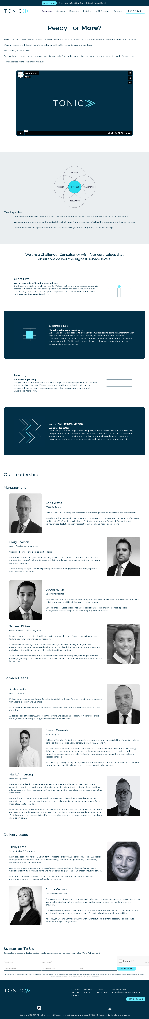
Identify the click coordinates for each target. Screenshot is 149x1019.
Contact (118, 11)
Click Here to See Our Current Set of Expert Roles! (82, 3)
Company (47, 11)
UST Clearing (102, 11)
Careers (75, 995)
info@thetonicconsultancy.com (126, 992)
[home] (17, 11)
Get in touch (135, 11)
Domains (74, 11)
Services (60, 11)
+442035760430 (119, 989)
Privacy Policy (103, 992)
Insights (87, 11)
